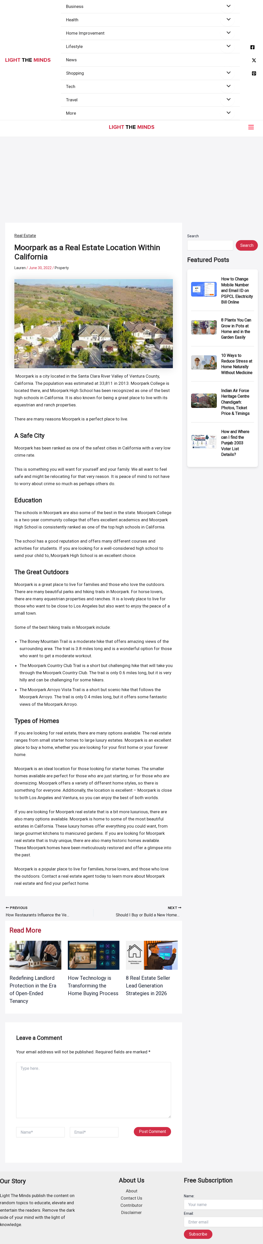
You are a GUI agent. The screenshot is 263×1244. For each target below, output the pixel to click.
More (71, 113)
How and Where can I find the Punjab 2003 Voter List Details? (235, 443)
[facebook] (252, 47)
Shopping (75, 73)
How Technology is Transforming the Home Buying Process (93, 985)
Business (74, 6)
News (71, 59)
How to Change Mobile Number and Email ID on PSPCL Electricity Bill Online (237, 291)
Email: (189, 1213)
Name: (189, 1196)
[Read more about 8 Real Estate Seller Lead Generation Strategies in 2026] (152, 954)
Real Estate (25, 235)
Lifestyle (74, 46)
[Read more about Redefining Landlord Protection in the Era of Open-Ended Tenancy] (35, 954)
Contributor (131, 1205)
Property (62, 268)
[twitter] (254, 60)
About (131, 1190)
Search (193, 236)
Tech (70, 86)
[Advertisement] (131, 175)
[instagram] (254, 73)
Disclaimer (131, 1212)
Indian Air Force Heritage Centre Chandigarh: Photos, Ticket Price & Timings (235, 402)
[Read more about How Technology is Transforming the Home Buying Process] (94, 954)
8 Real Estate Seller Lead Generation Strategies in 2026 (148, 985)
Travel (72, 99)
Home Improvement (85, 33)
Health (72, 19)
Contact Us (131, 1198)
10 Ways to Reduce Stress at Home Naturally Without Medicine (236, 364)
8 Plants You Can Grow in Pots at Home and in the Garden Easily (236, 329)
